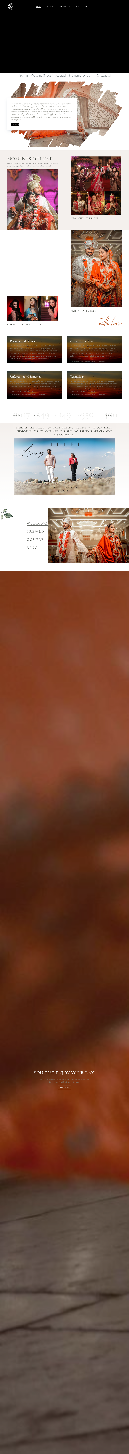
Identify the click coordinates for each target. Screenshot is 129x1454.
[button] (96, 173)
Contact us (15, 124)
